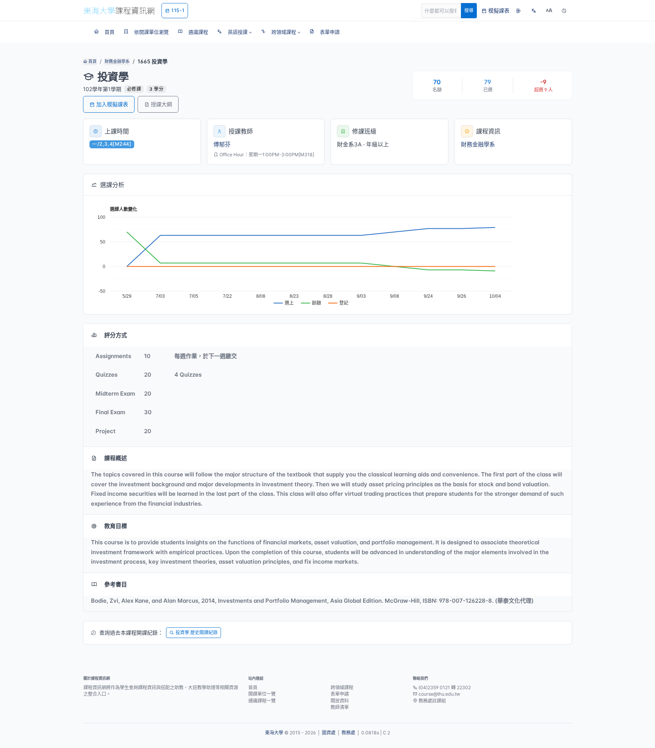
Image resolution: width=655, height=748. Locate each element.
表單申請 (340, 694)
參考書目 (115, 584)
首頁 (92, 61)
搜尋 (468, 10)
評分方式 (115, 335)
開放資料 (340, 701)
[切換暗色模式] (564, 10)
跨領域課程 (342, 687)
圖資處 (328, 732)
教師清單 (340, 707)
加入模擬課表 (112, 104)
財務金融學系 (117, 61)
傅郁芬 (221, 144)
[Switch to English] (533, 10)
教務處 (348, 732)
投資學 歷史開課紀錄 (197, 632)
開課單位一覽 (262, 694)
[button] (234, 31)
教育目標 (115, 526)
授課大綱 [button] (161, 104)
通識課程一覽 (262, 701)
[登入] (518, 10)
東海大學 (274, 732)
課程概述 (115, 458)
